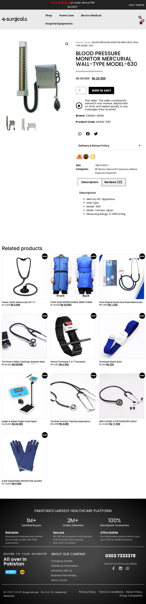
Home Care (66, 15)
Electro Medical (91, 15)
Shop (48, 15)
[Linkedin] (120, 568)
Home (79, 42)
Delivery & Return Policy (94, 145)
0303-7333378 (136, 5)
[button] (140, 17)
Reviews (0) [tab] (113, 182)
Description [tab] (89, 182)
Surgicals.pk (30, 592)
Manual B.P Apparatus (118, 169)
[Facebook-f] (113, 568)
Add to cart (101, 90)
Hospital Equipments (59, 23)
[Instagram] (127, 568)
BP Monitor (100, 169)
